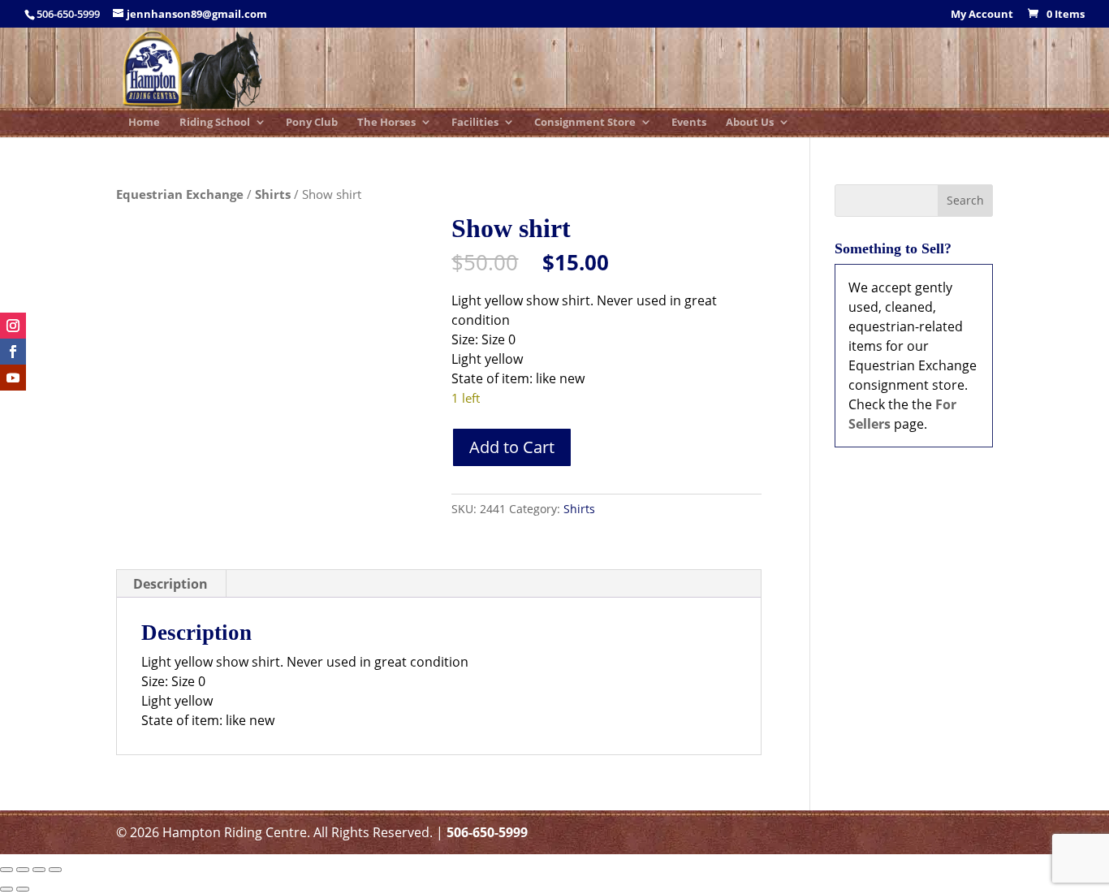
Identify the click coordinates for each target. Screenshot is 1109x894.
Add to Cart (511, 447)
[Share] (38, 869)
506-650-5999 (487, 832)
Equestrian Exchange (180, 194)
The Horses (386, 123)
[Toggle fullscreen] (22, 869)
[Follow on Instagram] (13, 326)
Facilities (474, 123)
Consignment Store (585, 123)
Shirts (273, 194)
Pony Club (312, 123)
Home (144, 123)
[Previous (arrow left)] (6, 889)
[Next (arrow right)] (22, 889)
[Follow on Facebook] (13, 352)
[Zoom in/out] (6, 869)
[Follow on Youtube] (13, 378)
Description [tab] (170, 584)
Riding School (214, 123)
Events (688, 123)
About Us (750, 123)
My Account (982, 15)
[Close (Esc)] (55, 869)
